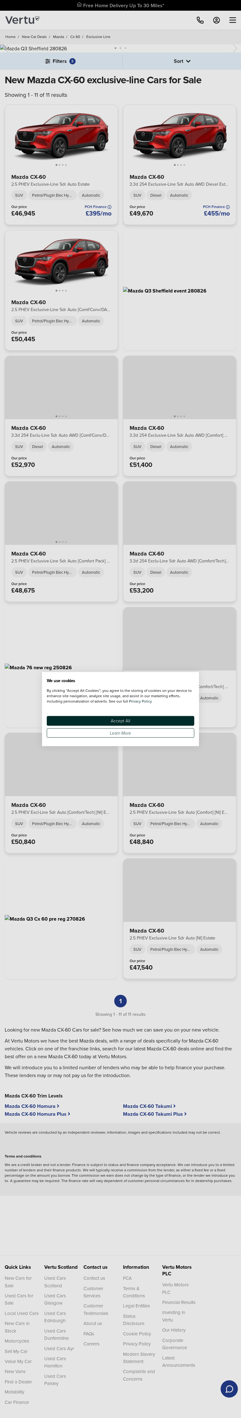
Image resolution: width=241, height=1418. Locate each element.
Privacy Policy (140, 701)
